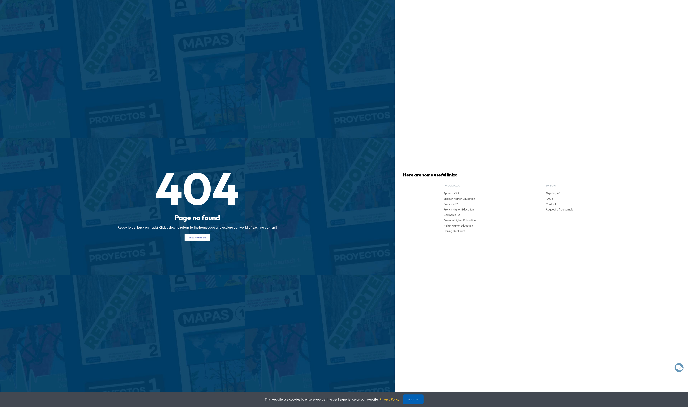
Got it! (413, 399)
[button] (197, 237)
